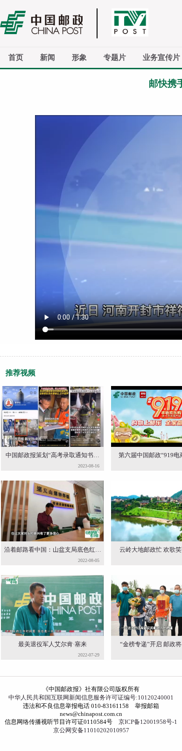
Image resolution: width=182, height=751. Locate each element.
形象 (79, 57)
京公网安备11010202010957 (91, 730)
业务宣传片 (161, 57)
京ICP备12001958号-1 (148, 721)
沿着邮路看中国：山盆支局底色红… (52, 549)
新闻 (47, 57)
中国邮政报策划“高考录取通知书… (52, 455)
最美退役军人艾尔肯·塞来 (52, 644)
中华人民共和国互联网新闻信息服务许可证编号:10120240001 (91, 697)
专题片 (115, 57)
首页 (15, 57)
